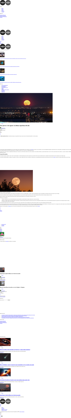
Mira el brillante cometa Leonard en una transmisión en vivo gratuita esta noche (17, 364)
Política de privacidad (4, 409)
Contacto (3, 408)
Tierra (2, 9)
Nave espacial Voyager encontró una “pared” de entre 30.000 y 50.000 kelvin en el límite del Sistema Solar (10, 82)
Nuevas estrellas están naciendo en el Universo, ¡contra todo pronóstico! (15, 349)
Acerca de (3, 11)
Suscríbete (1, 43)
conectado (7, 241)
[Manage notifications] (1, 416)
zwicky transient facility (5, 85)
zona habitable (3, 86)
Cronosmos (1, 237)
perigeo (54, 157)
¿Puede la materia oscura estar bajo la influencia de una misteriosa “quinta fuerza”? (8, 74)
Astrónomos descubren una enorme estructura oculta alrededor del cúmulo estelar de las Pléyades (9, 66)
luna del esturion (4, 224)
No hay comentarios (2, 296)
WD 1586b (3, 90)
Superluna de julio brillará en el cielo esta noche (10, 395)
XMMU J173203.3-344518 (5, 89)
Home (2, 407)
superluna (3, 225)
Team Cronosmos (22, 411)
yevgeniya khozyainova (5, 87)
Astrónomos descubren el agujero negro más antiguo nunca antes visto (15, 379)
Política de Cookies (4, 410)
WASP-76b (3, 91)
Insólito (3, 10)
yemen (2, 88)
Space (2, 8)
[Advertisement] (35, 23)
